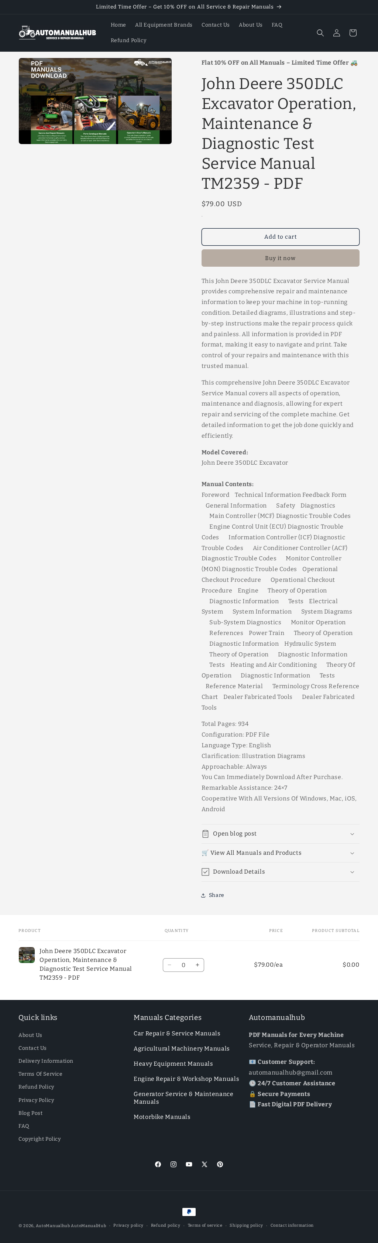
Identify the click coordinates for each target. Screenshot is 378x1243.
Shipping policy (246, 1225)
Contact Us (32, 1048)
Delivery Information (45, 1061)
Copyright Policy (39, 1139)
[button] (320, 33)
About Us (30, 1035)
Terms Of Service (40, 1074)
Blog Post (30, 1113)
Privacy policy (128, 1225)
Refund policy (166, 1225)
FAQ (24, 1126)
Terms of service (205, 1225)
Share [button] (216, 895)
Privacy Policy (36, 1100)
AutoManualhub (53, 1225)
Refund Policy (36, 1087)
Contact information (292, 1225)
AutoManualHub (88, 1225)
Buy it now (280, 258)
